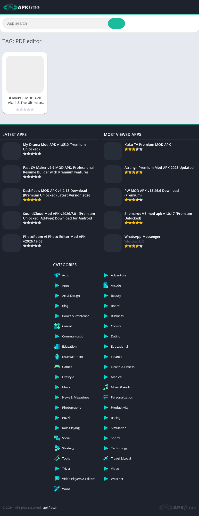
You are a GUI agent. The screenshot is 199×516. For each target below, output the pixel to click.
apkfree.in (50, 507)
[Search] (116, 23)
